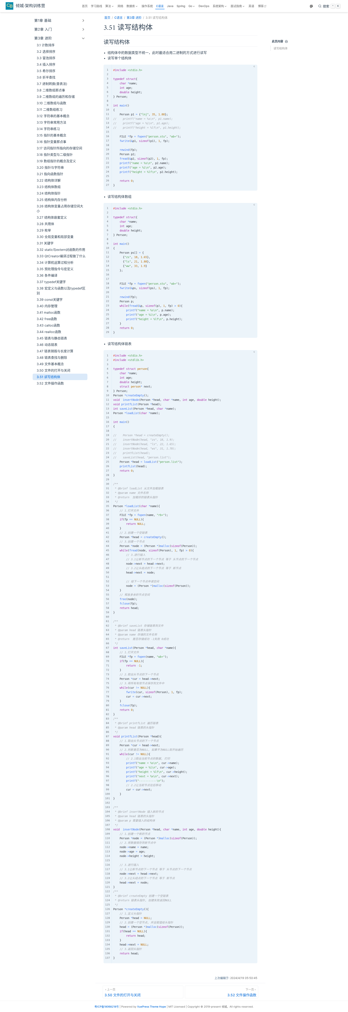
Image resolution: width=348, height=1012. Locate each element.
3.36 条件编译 (47, 275)
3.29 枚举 (44, 230)
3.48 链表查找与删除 (52, 358)
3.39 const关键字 (50, 300)
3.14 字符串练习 (48, 129)
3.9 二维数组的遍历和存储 (56, 97)
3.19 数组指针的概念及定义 (56, 161)
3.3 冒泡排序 (46, 58)
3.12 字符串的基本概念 (53, 116)
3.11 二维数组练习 (49, 110)
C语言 (160, 6)
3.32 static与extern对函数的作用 (61, 250)
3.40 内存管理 (47, 306)
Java (170, 6)
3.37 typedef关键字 (51, 282)
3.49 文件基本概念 (50, 364)
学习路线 (96, 6)
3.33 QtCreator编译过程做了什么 (61, 256)
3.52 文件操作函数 (50, 383)
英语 (251, 6)
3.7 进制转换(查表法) (52, 84)
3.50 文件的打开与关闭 (53, 370)
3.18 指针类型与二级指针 (55, 155)
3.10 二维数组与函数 (51, 103)
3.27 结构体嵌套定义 (52, 217)
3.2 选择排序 (46, 52)
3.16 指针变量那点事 (51, 142)
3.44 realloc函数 (49, 332)
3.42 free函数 (47, 319)
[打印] (286, 41)
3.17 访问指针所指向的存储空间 (59, 148)
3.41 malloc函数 (48, 312)
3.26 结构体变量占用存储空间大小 (60, 208)
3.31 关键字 (45, 243)
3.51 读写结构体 (48, 377)
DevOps (204, 6)
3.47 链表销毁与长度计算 (55, 351)
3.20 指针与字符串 (50, 167)
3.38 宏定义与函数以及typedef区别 (61, 290)
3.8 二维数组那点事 (51, 90)
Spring (181, 6)
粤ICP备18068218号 (106, 1006)
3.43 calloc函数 (48, 325)
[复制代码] (252, 70)
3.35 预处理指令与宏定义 (55, 269)
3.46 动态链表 (47, 345)
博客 (262, 6)
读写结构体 (280, 48)
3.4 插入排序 (46, 64)
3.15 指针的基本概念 (51, 135)
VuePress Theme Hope (151, 1006)
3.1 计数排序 (46, 45)
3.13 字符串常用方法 (51, 122)
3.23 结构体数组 (49, 187)
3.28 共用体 (45, 224)
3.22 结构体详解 (49, 180)
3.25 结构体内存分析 (52, 200)
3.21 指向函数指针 (50, 174)
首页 (85, 6)
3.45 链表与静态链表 (52, 338)
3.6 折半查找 (46, 77)
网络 (120, 6)
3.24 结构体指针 (49, 193)
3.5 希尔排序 (46, 71)
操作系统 (147, 6)
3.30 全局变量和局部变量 (55, 237)
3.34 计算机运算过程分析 (55, 262)
